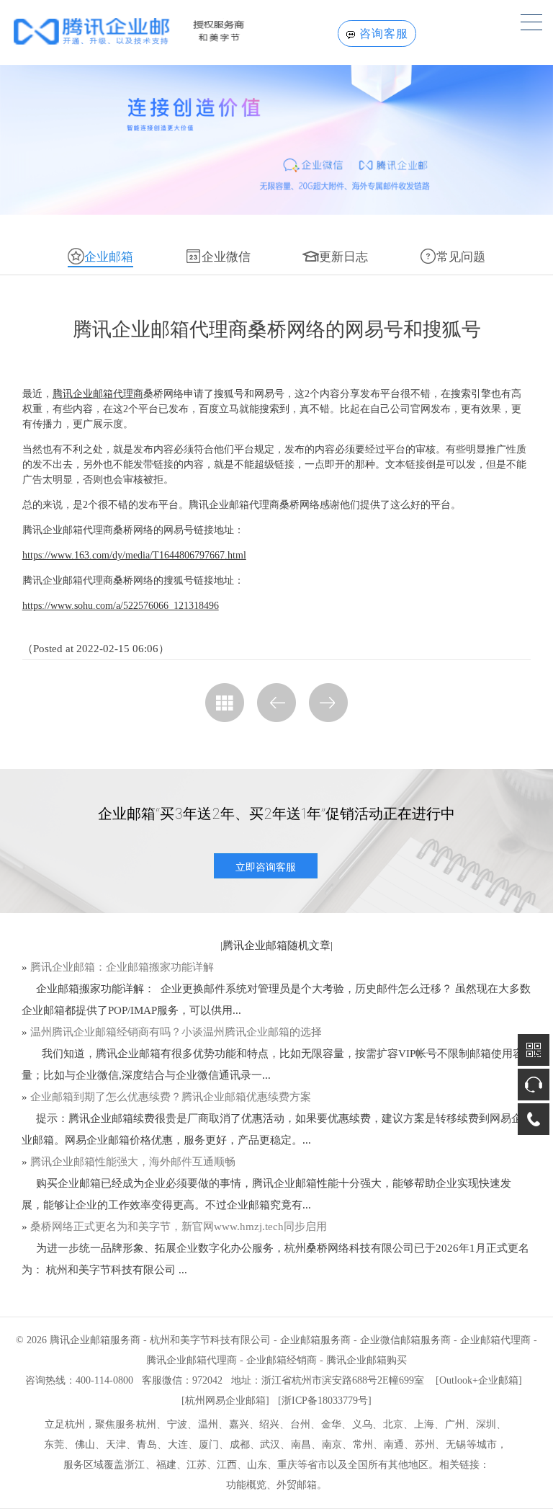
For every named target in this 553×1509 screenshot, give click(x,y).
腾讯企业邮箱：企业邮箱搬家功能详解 (122, 967)
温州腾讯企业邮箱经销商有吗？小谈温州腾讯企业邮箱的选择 (176, 1032)
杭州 (146, 1424)
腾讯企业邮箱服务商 (95, 1340)
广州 (455, 1424)
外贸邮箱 (296, 1484)
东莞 (54, 1444)
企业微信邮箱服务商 (405, 1340)
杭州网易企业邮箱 (225, 1400)
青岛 (147, 1444)
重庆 (287, 1464)
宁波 (177, 1424)
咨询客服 (383, 33)
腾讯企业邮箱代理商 (98, 393)
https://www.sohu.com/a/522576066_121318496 (120, 605)
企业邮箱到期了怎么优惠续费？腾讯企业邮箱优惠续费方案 (170, 1097)
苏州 (425, 1444)
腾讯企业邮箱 (254, 945)
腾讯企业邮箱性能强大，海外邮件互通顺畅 (132, 1161)
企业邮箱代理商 (495, 1340)
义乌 (362, 1424)
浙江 (135, 1464)
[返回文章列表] (224, 702)
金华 (331, 1424)
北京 (393, 1424)
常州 (363, 1444)
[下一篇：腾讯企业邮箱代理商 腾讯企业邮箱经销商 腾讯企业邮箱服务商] (328, 702)
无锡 (456, 1444)
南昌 (301, 1444)
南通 (394, 1444)
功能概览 (246, 1484)
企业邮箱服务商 (315, 1340)
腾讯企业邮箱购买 (366, 1360)
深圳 (486, 1424)
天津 (116, 1444)
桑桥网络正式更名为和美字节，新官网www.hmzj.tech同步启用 (178, 1226)
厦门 (209, 1444)
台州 (300, 1424)
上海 (424, 1424)
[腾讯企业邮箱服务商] (152, 31)
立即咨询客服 (265, 866)
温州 (208, 1424)
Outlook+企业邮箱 (478, 1380)
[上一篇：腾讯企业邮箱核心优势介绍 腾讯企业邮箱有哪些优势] (276, 702)
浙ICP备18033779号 (325, 1400)
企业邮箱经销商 (281, 1360)
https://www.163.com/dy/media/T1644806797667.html (134, 555)
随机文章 (309, 945)
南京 (332, 1444)
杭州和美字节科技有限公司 (210, 1340)
